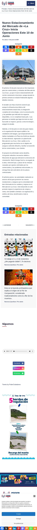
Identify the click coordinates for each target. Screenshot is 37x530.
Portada (4, 9)
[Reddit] (18, 47)
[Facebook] (6, 47)
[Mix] (12, 50)
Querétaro (13, 264)
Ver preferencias (18, 523)
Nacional (7, 264)
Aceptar (18, 514)
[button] (34, 496)
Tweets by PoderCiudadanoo (11, 384)
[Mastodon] (6, 50)
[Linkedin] (25, 47)
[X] (12, 47)
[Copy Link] (25, 50)
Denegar (18, 518)
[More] (18, 53)
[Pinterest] (31, 47)
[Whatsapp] (18, 50)
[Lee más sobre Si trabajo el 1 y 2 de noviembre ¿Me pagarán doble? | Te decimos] (18, 247)
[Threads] (31, 50)
